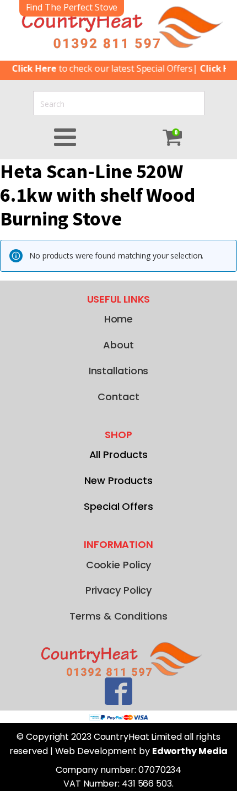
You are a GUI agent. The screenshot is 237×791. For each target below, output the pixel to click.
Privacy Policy (118, 590)
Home (118, 319)
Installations (119, 371)
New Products (118, 480)
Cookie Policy (119, 565)
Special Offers (118, 506)
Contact (118, 396)
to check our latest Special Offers (99, 68)
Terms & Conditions (118, 616)
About (118, 345)
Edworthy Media (190, 751)
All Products (118, 454)
